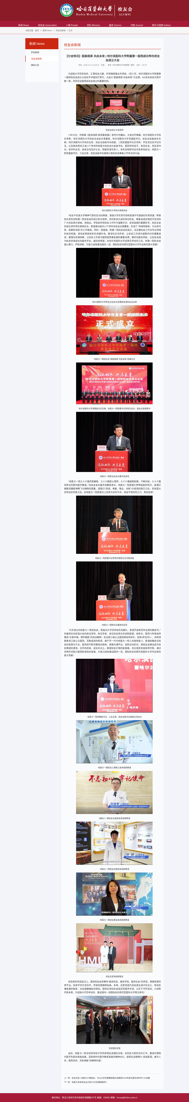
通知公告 (35, 65)
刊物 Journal (137, 25)
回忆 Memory (93, 25)
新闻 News (23, 25)
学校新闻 (35, 52)
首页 (37, 30)
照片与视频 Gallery (161, 25)
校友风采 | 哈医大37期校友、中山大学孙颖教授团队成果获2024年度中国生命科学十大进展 (111, 1078)
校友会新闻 (61, 30)
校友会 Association (47, 25)
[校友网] (96, 10)
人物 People (72, 25)
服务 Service (115, 25)
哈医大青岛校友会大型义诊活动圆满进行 (89, 1082)
